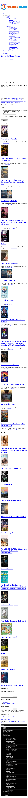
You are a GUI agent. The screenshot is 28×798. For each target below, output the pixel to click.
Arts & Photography (13, 28)
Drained (3, 244)
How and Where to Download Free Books (12, 50)
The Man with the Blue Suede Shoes (13, 384)
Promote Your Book (7, 791)
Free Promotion (6, 731)
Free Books (5, 734)
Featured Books (6, 732)
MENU (2, 725)
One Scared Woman (8, 404)
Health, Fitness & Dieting (14, 37)
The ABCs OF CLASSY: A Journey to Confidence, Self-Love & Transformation (14, 551)
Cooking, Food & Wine (14, 31)
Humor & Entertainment (14, 23)
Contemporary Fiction (10, 746)
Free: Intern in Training (9, 139)
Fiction (7, 17)
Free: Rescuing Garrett (9, 533)
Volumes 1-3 (17, 102)
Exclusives (8, 753)
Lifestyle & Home (12, 39)
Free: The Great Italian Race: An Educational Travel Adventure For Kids (13, 182)
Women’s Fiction (9, 790)
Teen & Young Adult (13, 48)
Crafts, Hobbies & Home (14, 32)
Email (4, 107)
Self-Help (11, 45)
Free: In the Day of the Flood (11, 500)
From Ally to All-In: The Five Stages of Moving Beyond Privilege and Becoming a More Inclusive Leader (13, 343)
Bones (3, 653)
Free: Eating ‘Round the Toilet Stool (13, 621)
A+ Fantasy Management (9, 605)
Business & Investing (10, 741)
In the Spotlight (9, 756)
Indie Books (8, 769)
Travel (10, 49)
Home (4, 13)
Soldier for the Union (8, 669)
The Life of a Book (7, 300)
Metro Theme (12, 721)
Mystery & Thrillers (13, 18)
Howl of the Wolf (17, 101)
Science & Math (12, 44)
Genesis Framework (21, 721)
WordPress (3, 722)
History (10, 38)
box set (4, 99)
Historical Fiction (9, 765)
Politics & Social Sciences (11, 777)
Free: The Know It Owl (9, 637)
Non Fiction (8, 26)
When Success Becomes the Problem (13, 517)
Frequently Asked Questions (9, 703)
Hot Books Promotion (8, 730)
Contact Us (5, 53)
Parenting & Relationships (14, 40)
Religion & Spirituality (13, 43)
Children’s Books (9, 742)
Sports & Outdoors (13, 47)
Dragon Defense (16, 99)
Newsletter (5, 794)
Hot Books (8, 754)
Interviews (8, 771)
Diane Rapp (9, 99)
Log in (7, 722)
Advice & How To (13, 27)
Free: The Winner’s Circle (10, 365)
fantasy (21, 99)
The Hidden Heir (7, 484)
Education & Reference (14, 33)
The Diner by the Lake (8, 280)
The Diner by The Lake (9, 201)
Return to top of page (5, 719)
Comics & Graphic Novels (14, 21)
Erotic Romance (9, 757)
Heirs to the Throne (8, 101)
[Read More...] (6, 143)
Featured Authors (9, 758)
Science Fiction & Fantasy (14, 22)
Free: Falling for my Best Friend (12, 468)
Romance (11, 20)
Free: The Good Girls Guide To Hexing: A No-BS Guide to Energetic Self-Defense (13, 222)
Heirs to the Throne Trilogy (10, 56)
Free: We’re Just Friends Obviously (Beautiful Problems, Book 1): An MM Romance (14, 450)
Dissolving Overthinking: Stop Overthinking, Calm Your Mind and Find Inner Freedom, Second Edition (13, 587)
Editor (11, 59)
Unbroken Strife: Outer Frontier (12, 685)
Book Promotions (7, 52)
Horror (7, 752)
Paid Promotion (6, 728)
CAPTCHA (5, 112)
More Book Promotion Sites (9, 716)
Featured (8, 16)
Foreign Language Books (14, 34)
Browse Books (6, 735)
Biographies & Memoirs (14, 29)
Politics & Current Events (14, 42)
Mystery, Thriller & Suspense (12, 773)
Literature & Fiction (13, 25)
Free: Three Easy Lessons (9, 263)
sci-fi (22, 101)
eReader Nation (4, 4)
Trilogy (12, 102)
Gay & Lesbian (12, 36)
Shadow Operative (7, 569)
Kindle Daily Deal (7, 792)
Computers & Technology (11, 745)
